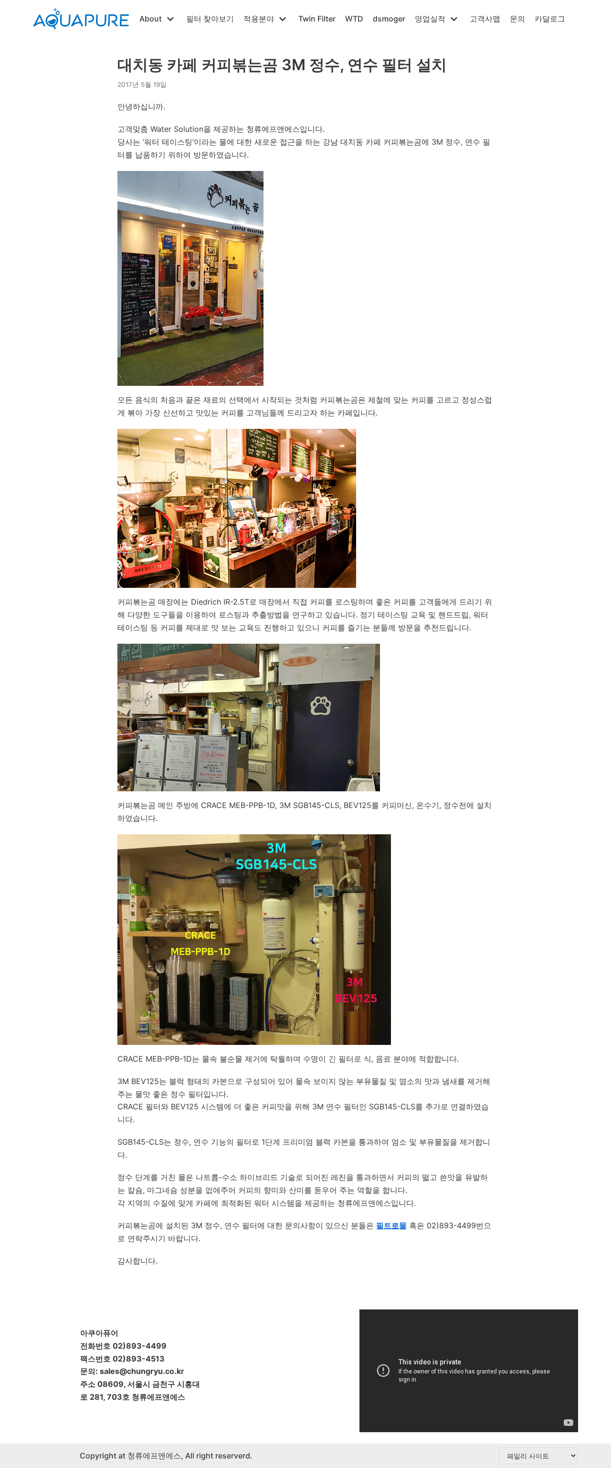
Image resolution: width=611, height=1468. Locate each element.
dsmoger (389, 18)
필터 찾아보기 (210, 18)
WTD (354, 18)
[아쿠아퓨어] (81, 19)
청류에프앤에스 (153, 1455)
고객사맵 (485, 18)
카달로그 (550, 18)
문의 (517, 18)
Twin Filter (317, 18)
